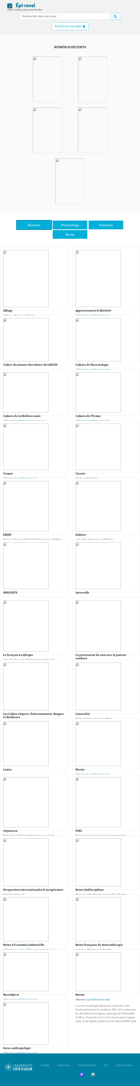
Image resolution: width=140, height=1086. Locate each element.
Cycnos (80, 473)
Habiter (80, 535)
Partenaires (63, 1065)
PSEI (78, 831)
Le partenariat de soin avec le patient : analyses (101, 656)
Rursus (80, 995)
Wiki (106, 1065)
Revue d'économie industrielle (23, 945)
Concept (44, 1065)
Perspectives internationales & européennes (33, 890)
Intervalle (82, 592)
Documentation (124, 1065)
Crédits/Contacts (86, 1065)
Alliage (8, 310)
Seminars (106, 225)
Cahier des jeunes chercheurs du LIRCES (30, 365)
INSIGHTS (10, 592)
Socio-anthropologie (17, 1048)
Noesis (80, 769)
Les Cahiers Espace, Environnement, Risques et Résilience (33, 715)
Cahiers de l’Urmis (88, 416)
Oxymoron (10, 831)
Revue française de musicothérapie (99, 945)
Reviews (34, 225)
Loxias (7, 769)
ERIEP (7, 535)
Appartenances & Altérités (93, 310)
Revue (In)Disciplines (89, 890)
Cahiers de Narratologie (92, 365)
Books (70, 234)
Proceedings (70, 225)
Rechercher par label (69, 26)
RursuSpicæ (11, 995)
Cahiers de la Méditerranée (22, 416)
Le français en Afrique (18, 655)
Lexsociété (82, 714)
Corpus (8, 473)
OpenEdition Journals (25, 1053)
